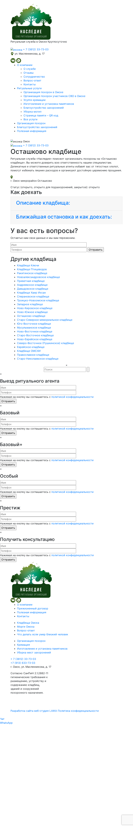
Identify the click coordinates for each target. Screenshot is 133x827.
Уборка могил (32, 111)
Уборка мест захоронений (34, 652)
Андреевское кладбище (32, 284)
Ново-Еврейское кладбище (34, 339)
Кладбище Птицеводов (32, 269)
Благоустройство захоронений (44, 107)
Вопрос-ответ (32, 80)
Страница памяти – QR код (41, 115)
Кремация (23, 644)
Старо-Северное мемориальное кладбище (44, 319)
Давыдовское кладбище (32, 288)
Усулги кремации (35, 100)
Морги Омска (25, 626)
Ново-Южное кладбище (32, 312)
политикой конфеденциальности (72, 396)
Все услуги (30, 119)
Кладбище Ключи (28, 265)
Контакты (30, 84)
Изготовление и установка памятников (49, 103)
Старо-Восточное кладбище (35, 335)
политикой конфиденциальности (72, 555)
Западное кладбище (30, 304)
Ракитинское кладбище (32, 273)
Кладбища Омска (28, 622)
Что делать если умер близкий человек (42, 634)
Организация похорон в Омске (43, 92)
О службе (30, 68)
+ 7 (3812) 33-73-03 (23, 659)
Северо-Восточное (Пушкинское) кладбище (45, 343)
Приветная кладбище (31, 281)
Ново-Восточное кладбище (34, 331)
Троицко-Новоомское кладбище (38, 300)
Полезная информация (31, 131)
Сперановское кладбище (33, 296)
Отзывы (29, 72)
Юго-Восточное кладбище (34, 323)
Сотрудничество (34, 76)
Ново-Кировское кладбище (34, 308)
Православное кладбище (33, 354)
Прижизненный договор (32, 608)
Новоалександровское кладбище (38, 277)
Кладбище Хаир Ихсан (31, 292)
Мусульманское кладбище (34, 327)
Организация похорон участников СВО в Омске (54, 96)
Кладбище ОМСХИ (29, 350)
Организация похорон (31, 123)
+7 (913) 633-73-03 (23, 662)
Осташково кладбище (31, 315)
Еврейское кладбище (30, 347)
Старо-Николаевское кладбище (37, 358)
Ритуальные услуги (29, 88)
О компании (24, 65)
